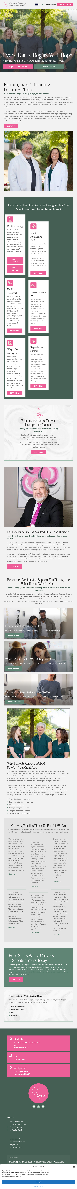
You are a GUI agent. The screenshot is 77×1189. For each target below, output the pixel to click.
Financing (14, 1015)
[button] (74, 1167)
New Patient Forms (18, 1007)
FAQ (12, 1012)
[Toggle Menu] (36, 4)
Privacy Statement (38, 1186)
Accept (38, 1182)
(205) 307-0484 (19, 1060)
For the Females (15, 269)
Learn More (14, 331)
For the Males (15, 260)
